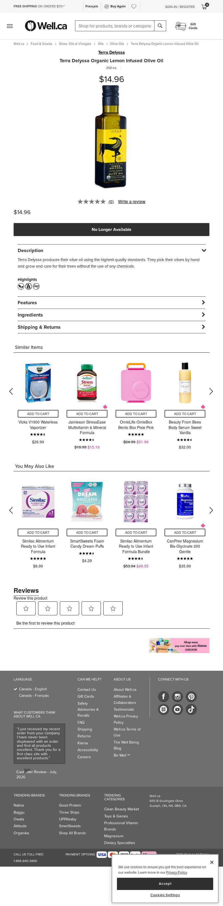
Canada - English (33, 689)
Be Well (122, 755)
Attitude (20, 826)
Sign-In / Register (179, 6)
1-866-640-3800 (25, 860)
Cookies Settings (165, 895)
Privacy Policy (176, 872)
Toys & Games (116, 816)
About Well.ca (125, 689)
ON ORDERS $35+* (39, 6)
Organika (21, 833)
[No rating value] (93, 201)
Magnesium (113, 836)
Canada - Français (34, 695)
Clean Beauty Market (121, 809)
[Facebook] (163, 696)
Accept (165, 883)
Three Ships (69, 812)
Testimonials (124, 709)
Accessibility (88, 750)
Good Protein (70, 805)
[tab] (111, 250)
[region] (165, 878)
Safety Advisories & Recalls (88, 710)
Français (91, 6)
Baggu (19, 812)
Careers (84, 757)
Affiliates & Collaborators (125, 699)
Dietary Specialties (119, 843)
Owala (19, 819)
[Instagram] (177, 696)
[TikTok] (191, 709)
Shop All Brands (72, 833)
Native (19, 805)
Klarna (83, 743)
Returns (84, 736)
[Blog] (163, 709)
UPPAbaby (67, 819)
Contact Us (87, 689)
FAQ (81, 722)
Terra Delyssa (111, 52)
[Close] (212, 862)
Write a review (131, 201)
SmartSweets (70, 826)
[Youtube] (177, 709)
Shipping (85, 729)
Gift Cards (86, 696)
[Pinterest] (191, 696)
